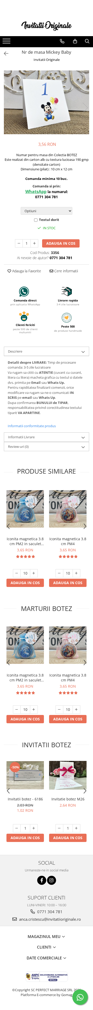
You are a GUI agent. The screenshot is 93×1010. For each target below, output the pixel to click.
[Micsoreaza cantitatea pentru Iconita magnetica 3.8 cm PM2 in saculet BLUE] (17, 573)
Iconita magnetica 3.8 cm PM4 (67, 541)
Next (85, 107)
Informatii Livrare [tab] (21, 437)
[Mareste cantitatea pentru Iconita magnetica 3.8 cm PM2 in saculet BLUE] (34, 573)
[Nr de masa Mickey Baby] (46, 102)
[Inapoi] (4, 53)
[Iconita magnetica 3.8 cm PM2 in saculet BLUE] (25, 509)
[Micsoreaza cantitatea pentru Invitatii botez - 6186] (17, 828)
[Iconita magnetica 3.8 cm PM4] (68, 509)
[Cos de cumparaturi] (75, 41)
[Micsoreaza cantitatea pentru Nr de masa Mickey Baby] (19, 243)
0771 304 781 (49, 911)
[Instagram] (51, 880)
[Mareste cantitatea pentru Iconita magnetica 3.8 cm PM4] (76, 573)
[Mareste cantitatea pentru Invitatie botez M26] (76, 828)
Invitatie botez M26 (67, 799)
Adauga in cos (60, 243)
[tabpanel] (46, 102)
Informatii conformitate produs (32, 426)
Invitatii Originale (47, 59)
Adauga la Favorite (26, 270)
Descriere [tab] (15, 351)
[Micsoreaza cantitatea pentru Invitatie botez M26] (59, 828)
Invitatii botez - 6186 (25, 799)
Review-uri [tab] (18, 446)
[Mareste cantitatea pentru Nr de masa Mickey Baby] (34, 243)
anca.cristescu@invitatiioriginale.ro (49, 919)
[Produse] (7, 42)
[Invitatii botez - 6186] (25, 775)
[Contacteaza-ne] (62, 41)
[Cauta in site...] (87, 41)
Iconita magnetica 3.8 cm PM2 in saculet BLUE (25, 541)
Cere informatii (65, 270)
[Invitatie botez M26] (68, 775)
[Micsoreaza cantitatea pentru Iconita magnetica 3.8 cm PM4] (59, 573)
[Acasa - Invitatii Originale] (46, 25)
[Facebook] (41, 880)
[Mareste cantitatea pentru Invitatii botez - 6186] (34, 828)
